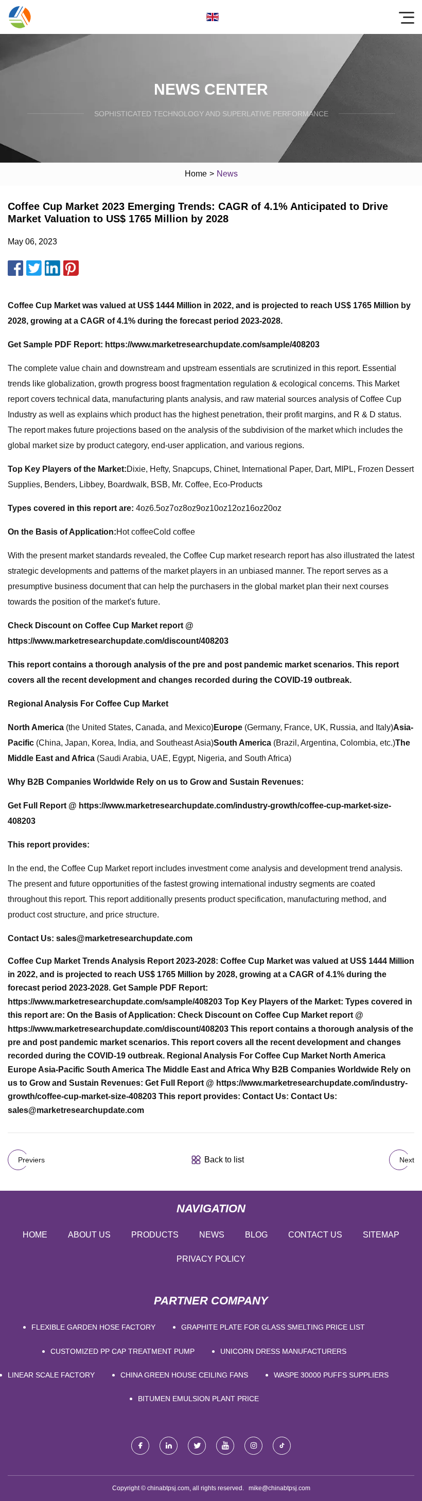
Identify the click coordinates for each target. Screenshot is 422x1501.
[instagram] (253, 1446)
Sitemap (381, 1234)
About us (89, 1234)
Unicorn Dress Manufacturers (283, 1351)
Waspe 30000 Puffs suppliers (331, 1375)
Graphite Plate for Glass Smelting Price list (273, 1327)
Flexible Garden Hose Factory (93, 1327)
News (211, 1234)
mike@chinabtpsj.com (279, 1488)
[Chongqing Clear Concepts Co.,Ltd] (19, 17)
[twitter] (197, 1446)
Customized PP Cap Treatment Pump (122, 1351)
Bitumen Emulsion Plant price (198, 1398)
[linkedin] (169, 1446)
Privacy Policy (211, 1259)
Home (196, 173)
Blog (256, 1234)
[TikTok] (282, 1446)
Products (155, 1234)
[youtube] (225, 1446)
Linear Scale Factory (51, 1375)
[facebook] (140, 1446)
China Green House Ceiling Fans (184, 1375)
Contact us (315, 1234)
